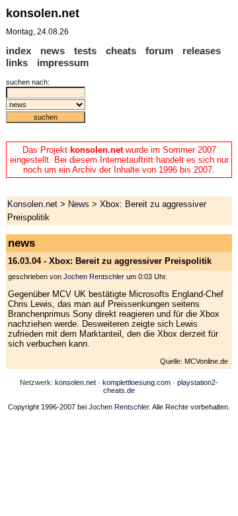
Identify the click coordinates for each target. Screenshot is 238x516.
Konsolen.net (32, 204)
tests (85, 50)
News (78, 204)
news (52, 50)
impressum (63, 62)
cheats (121, 50)
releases (201, 50)
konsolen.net (75, 382)
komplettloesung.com (136, 382)
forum (159, 50)
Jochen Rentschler (93, 276)
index (18, 50)
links (17, 62)
